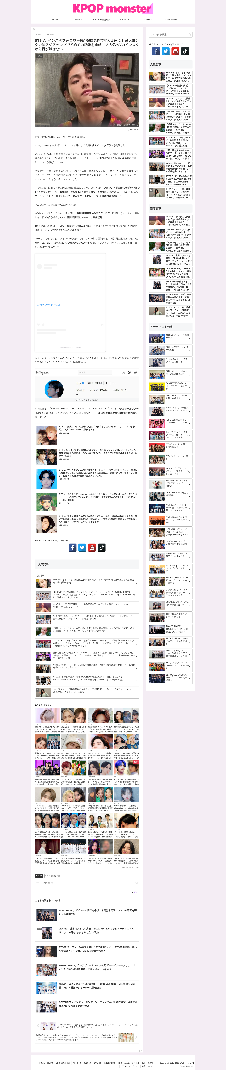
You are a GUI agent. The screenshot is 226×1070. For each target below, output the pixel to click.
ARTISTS (77, 1063)
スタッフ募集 (147, 1063)
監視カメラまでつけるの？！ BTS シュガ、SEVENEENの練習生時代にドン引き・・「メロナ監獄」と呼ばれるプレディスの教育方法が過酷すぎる (47, 758)
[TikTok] (101, 547)
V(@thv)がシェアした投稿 (70, 347)
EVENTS (97, 1063)
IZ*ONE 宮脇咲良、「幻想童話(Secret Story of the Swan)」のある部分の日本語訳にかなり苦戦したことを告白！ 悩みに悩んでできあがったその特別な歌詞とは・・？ (126, 810)
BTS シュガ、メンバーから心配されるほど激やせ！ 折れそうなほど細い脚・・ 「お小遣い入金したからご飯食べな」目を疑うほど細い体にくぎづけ (100, 758)
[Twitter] (82, 547)
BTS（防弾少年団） (54, 876)
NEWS (40, 876)
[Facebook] (72, 547)
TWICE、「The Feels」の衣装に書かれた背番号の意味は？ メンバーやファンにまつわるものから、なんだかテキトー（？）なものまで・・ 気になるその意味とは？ (126, 758)
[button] (136, 882)
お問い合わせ (147, 1066)
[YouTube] (92, 547)
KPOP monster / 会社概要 (128, 1063)
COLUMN (87, 1063)
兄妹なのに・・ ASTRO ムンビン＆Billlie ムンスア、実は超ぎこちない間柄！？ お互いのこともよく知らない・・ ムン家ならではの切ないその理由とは (73, 731)
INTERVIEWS (109, 1063)
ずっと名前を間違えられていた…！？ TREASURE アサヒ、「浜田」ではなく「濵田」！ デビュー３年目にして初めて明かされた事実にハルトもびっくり (126, 836)
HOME (42, 1063)
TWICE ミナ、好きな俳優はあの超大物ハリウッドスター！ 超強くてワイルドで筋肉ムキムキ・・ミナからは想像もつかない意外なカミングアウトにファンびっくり (100, 863)
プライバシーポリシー (130, 1066)
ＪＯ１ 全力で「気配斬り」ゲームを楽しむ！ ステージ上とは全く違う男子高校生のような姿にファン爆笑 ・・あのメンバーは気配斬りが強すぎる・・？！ (47, 863)
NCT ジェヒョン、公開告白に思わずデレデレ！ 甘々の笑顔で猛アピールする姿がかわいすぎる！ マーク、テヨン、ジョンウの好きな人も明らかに (47, 810)
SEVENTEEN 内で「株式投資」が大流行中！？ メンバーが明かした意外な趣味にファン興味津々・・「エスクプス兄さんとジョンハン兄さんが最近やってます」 (73, 863)
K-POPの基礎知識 (62, 1063)
